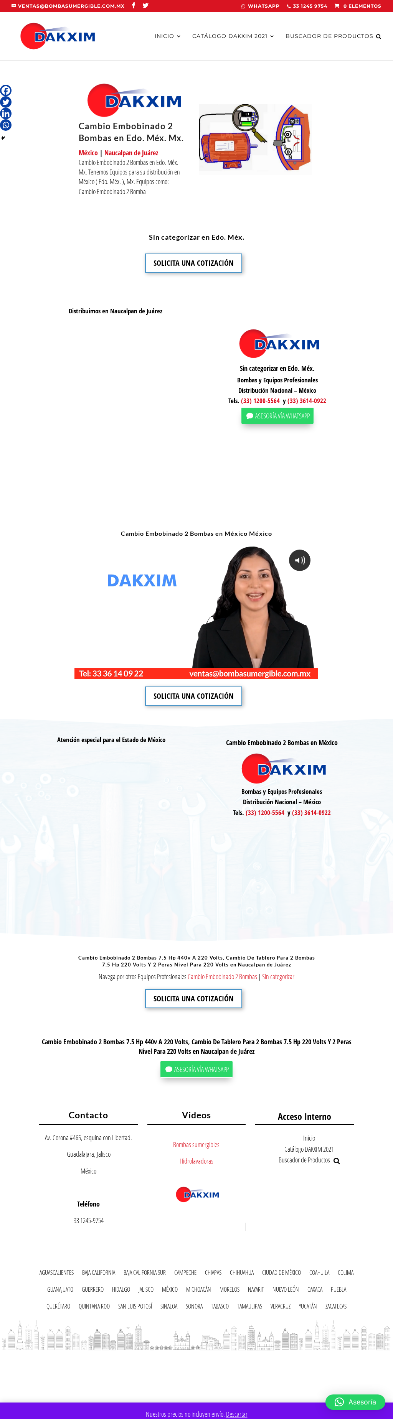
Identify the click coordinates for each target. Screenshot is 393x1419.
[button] (355, 1402)
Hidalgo (121, 1291)
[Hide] (3, 138)
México (88, 152)
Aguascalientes (57, 1274)
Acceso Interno (304, 1116)
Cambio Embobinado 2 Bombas (222, 976)
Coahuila (319, 1274)
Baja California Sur (145, 1274)
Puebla (338, 1291)
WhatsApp (264, 6)
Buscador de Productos (329, 36)
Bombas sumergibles (196, 1144)
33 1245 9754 (310, 6)
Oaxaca (314, 1291)
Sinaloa (168, 1307)
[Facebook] (6, 90)
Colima (345, 1274)
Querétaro (58, 1307)
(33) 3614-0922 (306, 400)
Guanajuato (60, 1291)
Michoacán (198, 1291)
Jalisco (146, 1291)
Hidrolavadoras (196, 1160)
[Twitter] (6, 102)
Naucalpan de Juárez (131, 152)
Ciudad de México (281, 1274)
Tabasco (220, 1307)
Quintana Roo (94, 1307)
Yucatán (308, 1307)
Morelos (229, 1291)
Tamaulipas (249, 1307)
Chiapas (213, 1274)
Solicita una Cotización (194, 263)
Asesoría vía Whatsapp (282, 415)
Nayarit (256, 1291)
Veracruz (281, 1307)
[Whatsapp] (6, 125)
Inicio (164, 36)
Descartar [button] (237, 1414)
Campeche (185, 1274)
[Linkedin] (6, 113)
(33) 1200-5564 (260, 400)
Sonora (194, 1307)
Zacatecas (336, 1307)
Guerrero (93, 1291)
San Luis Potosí (135, 1307)
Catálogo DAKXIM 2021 (230, 36)
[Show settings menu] (265, 672)
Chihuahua (242, 1274)
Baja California (98, 1274)
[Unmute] (250, 672)
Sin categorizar (278, 976)
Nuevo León (285, 1291)
